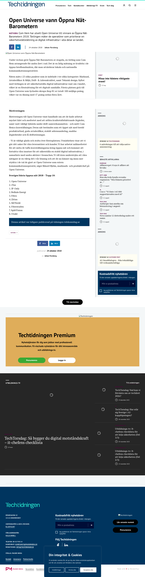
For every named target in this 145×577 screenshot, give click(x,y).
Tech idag (110, 6)
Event (102, 6)
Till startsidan (72, 302)
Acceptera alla (88, 570)
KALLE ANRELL (11, 536)
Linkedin (66, 545)
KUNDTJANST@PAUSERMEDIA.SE (26, 544)
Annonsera (17, 559)
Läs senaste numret (125, 522)
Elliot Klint (10, 527)
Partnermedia (28, 559)
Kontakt (8, 559)
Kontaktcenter (79, 6)
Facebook (58, 545)
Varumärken (29, 569)
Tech (69, 6)
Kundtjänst (40, 569)
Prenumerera (60, 6)
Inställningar (56, 570)
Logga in (62, 360)
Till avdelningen (132, 383)
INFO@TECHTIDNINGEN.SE (25, 547)
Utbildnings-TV (92, 6)
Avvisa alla (72, 570)
